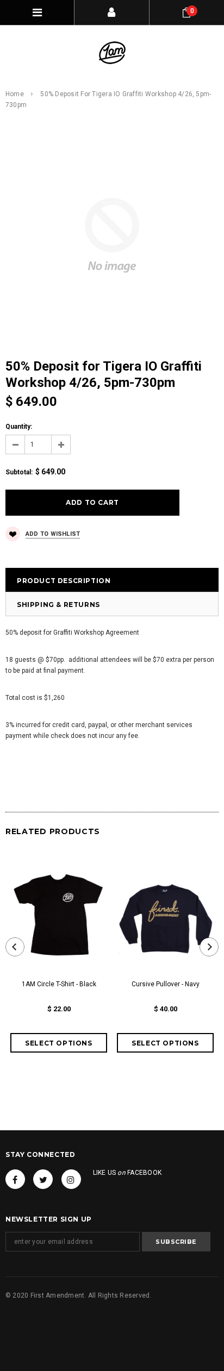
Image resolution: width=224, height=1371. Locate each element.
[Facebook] (15, 1179)
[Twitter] (43, 1179)
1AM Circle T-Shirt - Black (59, 984)
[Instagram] (71, 1179)
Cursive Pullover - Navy (166, 984)
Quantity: (18, 426)
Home (14, 94)
